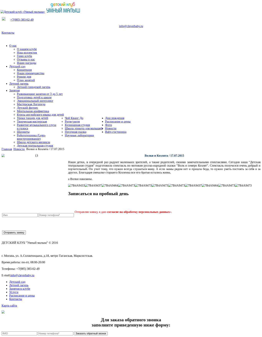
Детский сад (17, 281)
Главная (7, 149)
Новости (19, 149)
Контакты (8, 32)
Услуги (13, 292)
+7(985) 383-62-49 (22, 19)
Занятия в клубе (19, 288)
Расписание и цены (22, 295)
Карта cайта (9, 305)
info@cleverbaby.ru (131, 26)
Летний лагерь (18, 285)
